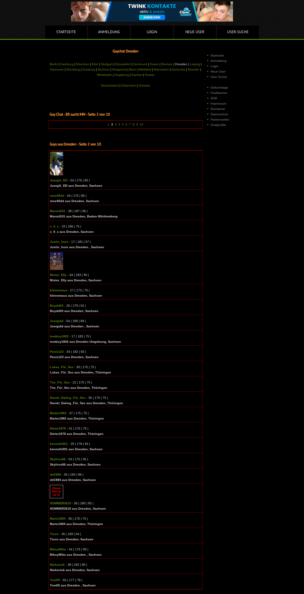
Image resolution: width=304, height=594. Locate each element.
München (82, 64)
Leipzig (195, 64)
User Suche (219, 77)
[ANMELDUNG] (109, 32)
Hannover (57, 69)
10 (141, 124)
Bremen (166, 64)
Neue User (218, 71)
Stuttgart (107, 64)
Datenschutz (219, 114)
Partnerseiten (220, 119)
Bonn (133, 69)
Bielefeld (145, 69)
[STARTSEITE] (66, 32)
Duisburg (89, 69)
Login (214, 66)
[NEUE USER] (195, 32)
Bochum (103, 69)
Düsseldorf (123, 64)
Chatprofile (218, 125)
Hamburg (66, 64)
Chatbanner (219, 93)
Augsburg (122, 75)
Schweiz (144, 85)
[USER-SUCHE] (238, 32)
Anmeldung (219, 61)
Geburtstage (219, 87)
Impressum (218, 103)
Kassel (149, 75)
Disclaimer (218, 109)
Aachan (137, 75)
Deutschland (110, 85)
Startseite (217, 55)
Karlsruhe (178, 69)
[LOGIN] (152, 32)
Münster (193, 69)
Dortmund (140, 64)
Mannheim (161, 69)
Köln (95, 64)
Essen (154, 64)
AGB (214, 98)
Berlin (54, 64)
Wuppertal (119, 69)
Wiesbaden (105, 75)
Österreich (128, 85)
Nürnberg (73, 69)
